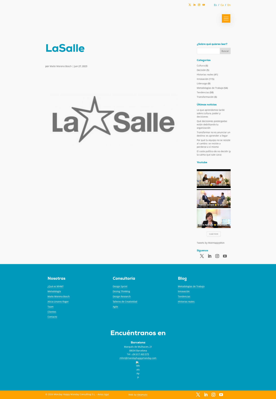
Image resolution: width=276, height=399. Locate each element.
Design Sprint (120, 286)
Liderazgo (202, 83)
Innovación (202, 78)
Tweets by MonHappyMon (211, 242)
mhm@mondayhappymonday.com (138, 358)
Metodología (54, 291)
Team (51, 306)
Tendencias (203, 92)
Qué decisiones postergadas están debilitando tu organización (212, 124)
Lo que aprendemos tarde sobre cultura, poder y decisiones (211, 113)
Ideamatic (142, 394)
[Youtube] (225, 256)
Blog (182, 279)
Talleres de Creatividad (125, 301)
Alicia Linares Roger (58, 301)
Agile (115, 306)
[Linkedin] (194, 6)
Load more (213, 234)
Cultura (201, 65)
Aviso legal (103, 394)
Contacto (52, 316)
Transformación (205, 96)
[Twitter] (190, 6)
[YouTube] (204, 6)
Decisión (201, 70)
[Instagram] (199, 6)
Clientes (52, 311)
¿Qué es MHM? (55, 286)
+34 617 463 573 (140, 354)
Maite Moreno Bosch (61, 66)
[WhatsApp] (208, 6)
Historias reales (205, 74)
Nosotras (56, 279)
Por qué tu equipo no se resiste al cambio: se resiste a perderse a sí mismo (213, 143)
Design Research (122, 296)
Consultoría (124, 279)
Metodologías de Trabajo (210, 87)
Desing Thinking (121, 291)
